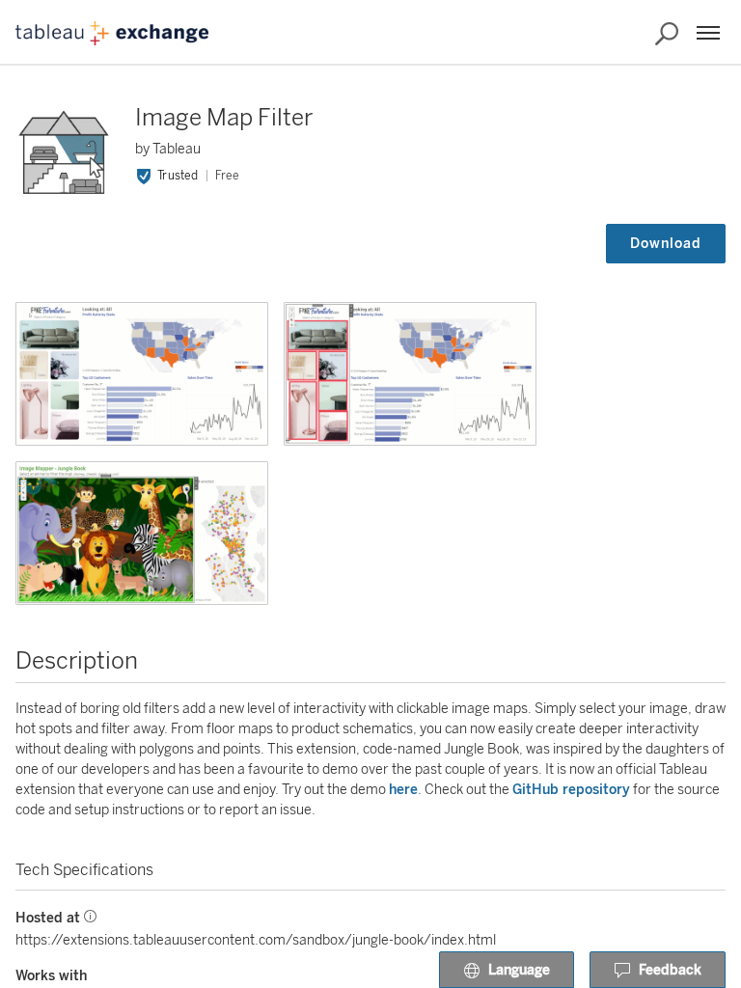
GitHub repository (571, 790)
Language (519, 970)
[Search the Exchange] (666, 33)
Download (665, 243)
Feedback (670, 970)
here (403, 790)
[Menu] (708, 32)
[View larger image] (141, 374)
